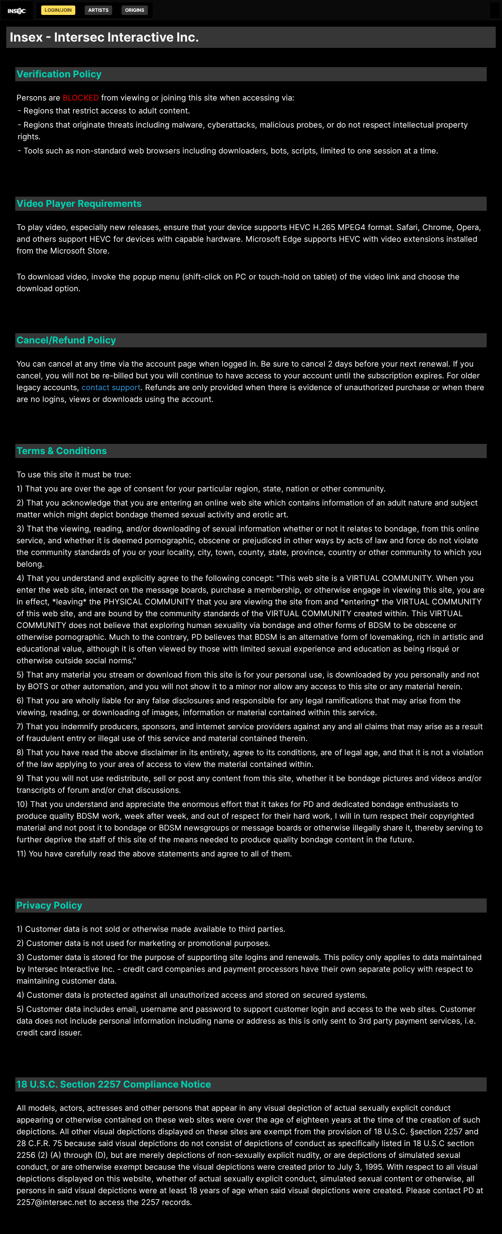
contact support (111, 387)
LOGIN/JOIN (58, 10)
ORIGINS (134, 10)
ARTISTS (98, 10)
